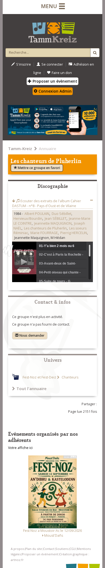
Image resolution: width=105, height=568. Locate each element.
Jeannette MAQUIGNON (53, 223)
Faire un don (62, 72)
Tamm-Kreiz (20, 148)
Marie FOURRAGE (44, 233)
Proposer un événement (40, 554)
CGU (72, 549)
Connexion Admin (54, 91)
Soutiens (61, 549)
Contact (48, 549)
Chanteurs (69, 377)
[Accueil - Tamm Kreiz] (52, 30)
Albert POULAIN (36, 213)
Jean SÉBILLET (55, 218)
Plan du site (33, 549)
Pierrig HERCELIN (73, 233)
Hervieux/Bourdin (27, 218)
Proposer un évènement (54, 81)
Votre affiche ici (20, 447)
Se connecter (52, 64)
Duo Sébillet (61, 213)
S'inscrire (23, 64)
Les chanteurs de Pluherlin (45, 228)
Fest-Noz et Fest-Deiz (39, 377)
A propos (17, 549)
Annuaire (47, 148)
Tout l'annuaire (31, 388)
